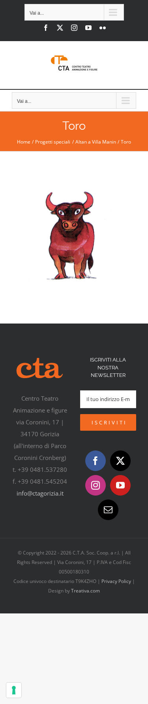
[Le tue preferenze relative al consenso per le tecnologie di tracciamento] (13, 690)
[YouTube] (120, 485)
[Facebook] (95, 460)
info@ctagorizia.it (40, 493)
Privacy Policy (116, 581)
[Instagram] (95, 485)
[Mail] (108, 510)
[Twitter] (120, 460)
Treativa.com (85, 590)
